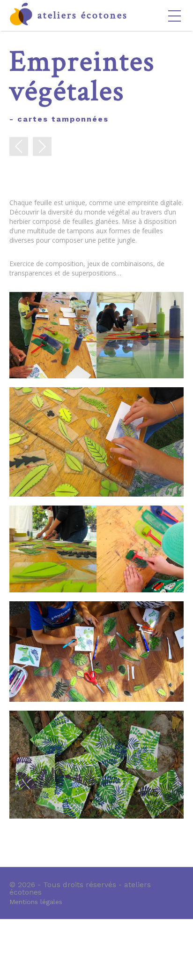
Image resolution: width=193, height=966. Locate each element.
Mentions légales (35, 901)
